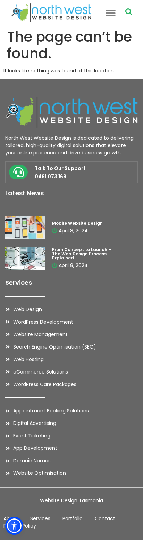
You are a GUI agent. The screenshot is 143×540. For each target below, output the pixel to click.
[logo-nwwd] (51, 12)
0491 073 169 (50, 176)
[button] (111, 12)
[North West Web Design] (71, 112)
